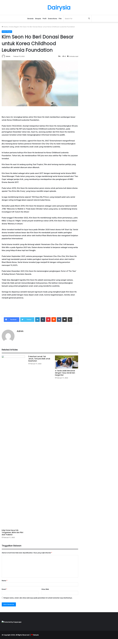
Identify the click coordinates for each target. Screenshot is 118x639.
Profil (44, 18)
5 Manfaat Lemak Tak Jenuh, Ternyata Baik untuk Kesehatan (39, 358)
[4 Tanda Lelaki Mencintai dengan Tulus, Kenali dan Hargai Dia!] (66, 361)
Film (60, 18)
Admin (8, 56)
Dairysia (36, 635)
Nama (4, 580)
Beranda (30, 18)
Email (4, 589)
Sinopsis (38, 18)
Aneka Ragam (14, 27)
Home (5, 27)
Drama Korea (52, 18)
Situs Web (45, 589)
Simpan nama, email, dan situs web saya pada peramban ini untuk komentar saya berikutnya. (38, 598)
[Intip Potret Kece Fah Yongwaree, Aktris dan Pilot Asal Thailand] (13, 441)
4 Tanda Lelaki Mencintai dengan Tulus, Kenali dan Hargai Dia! (65, 372)
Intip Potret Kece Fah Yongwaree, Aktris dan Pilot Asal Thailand (12, 532)
